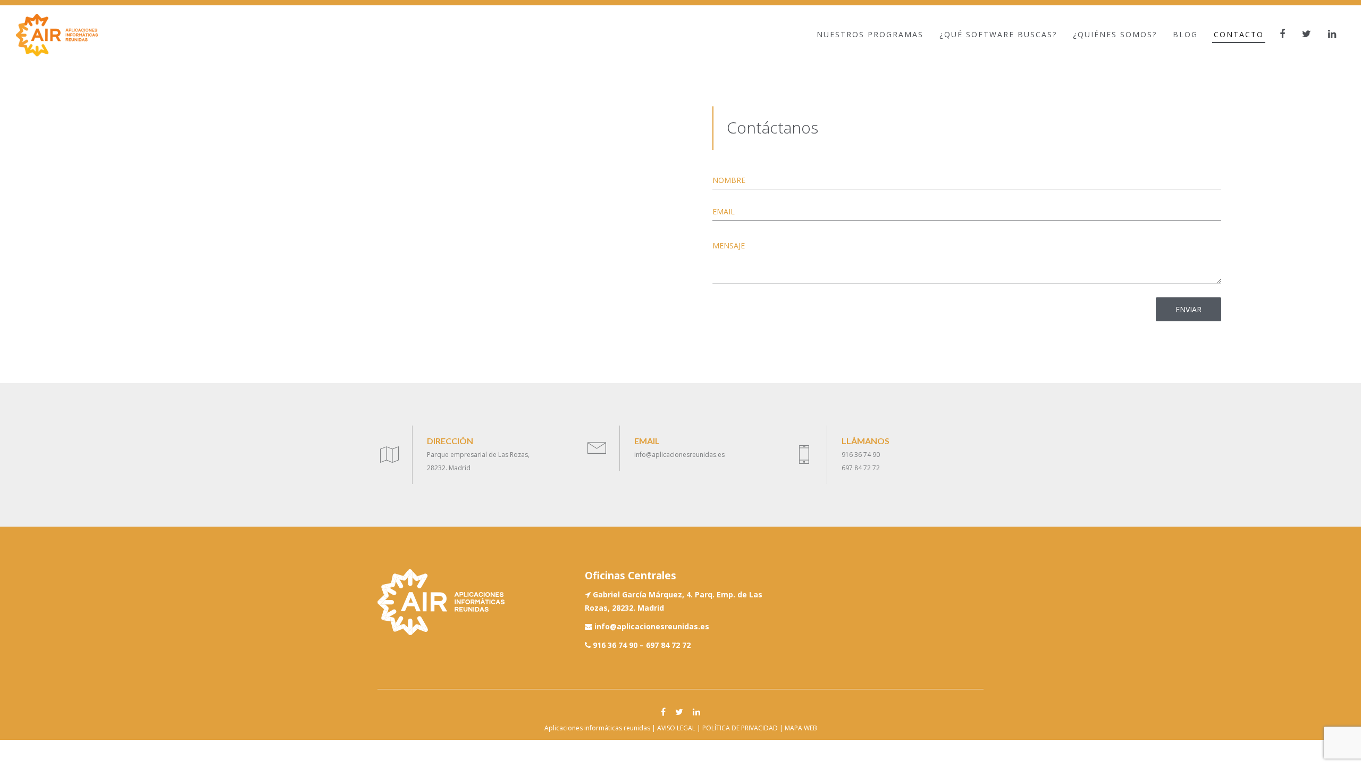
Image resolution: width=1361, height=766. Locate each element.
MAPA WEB (801, 727)
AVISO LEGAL (676, 727)
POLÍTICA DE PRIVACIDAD (740, 727)
